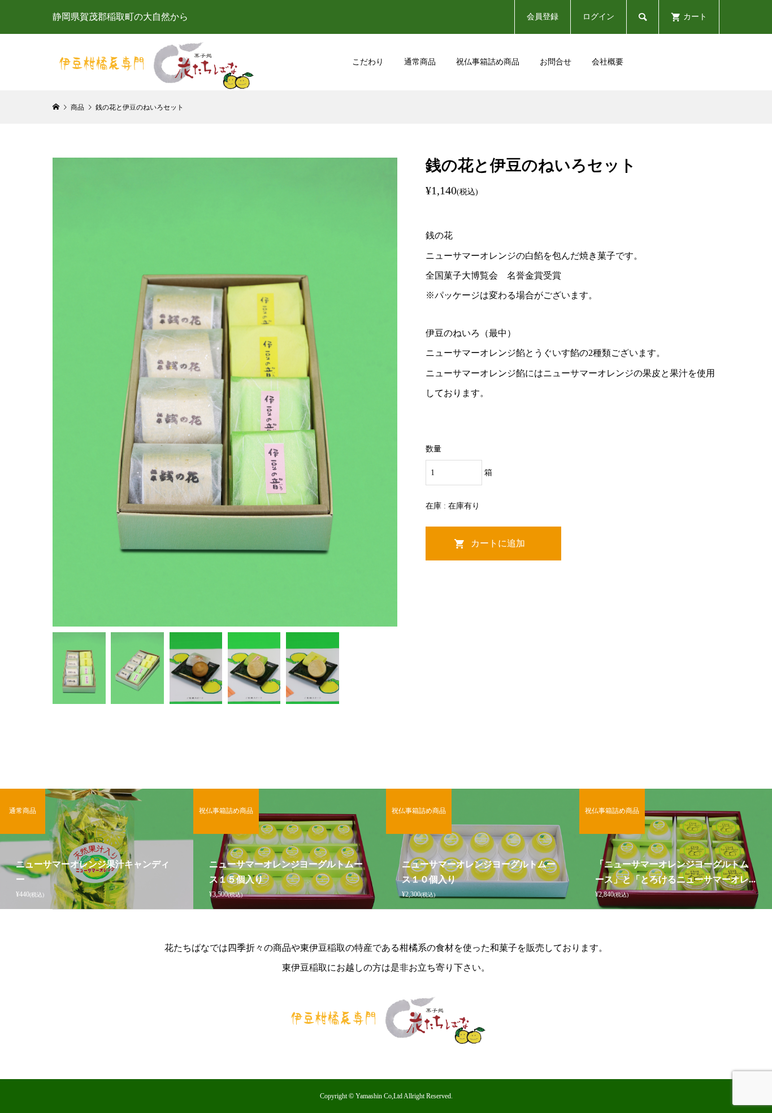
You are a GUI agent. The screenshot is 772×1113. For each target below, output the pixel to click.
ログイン (598, 16)
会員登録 (542, 16)
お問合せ (555, 62)
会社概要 (607, 62)
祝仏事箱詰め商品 (487, 62)
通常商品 (420, 62)
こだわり (368, 62)
